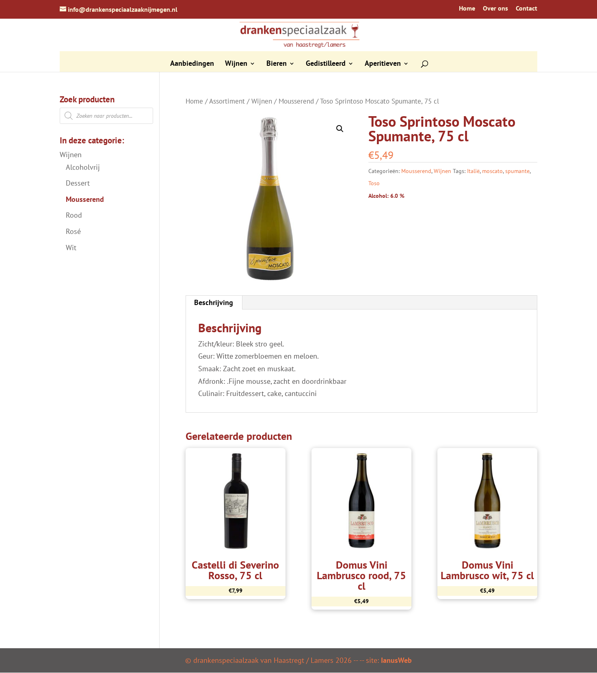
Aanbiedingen (192, 64)
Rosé (73, 231)
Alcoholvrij (83, 167)
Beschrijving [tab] (213, 302)
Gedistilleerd (326, 64)
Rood (74, 215)
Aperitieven (383, 64)
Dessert (78, 183)
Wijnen (236, 64)
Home (467, 8)
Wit (71, 247)
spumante (517, 171)
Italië (473, 171)
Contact (526, 8)
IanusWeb (396, 660)
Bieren (276, 64)
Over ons (495, 8)
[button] (340, 128)
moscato (492, 171)
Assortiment (227, 101)
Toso (374, 183)
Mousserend (296, 101)
